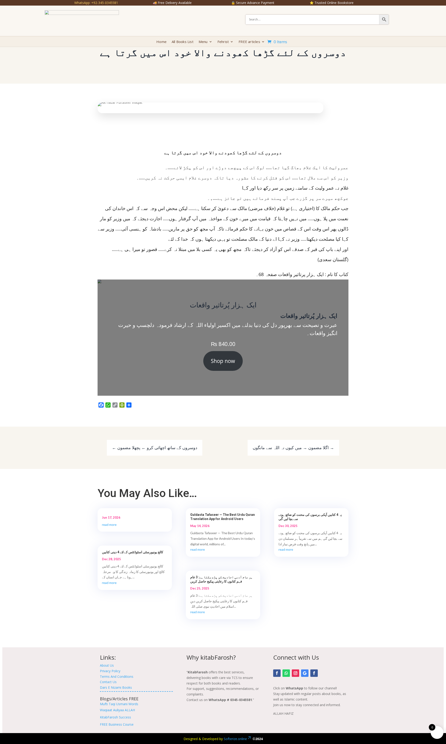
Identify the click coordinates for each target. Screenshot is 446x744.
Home (161, 42)
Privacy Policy (110, 671)
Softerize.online (235, 739)
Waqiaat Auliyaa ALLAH (117, 710)
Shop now (223, 361)
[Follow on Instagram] (295, 673)
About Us (107, 665)
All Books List (182, 42)
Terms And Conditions (116, 676)
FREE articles (249, 42)
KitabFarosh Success (115, 717)
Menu (203, 42)
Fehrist (223, 42)
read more (109, 525)
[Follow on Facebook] (277, 673)
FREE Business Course (117, 724)
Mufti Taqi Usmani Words (119, 704)
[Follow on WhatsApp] (286, 673)
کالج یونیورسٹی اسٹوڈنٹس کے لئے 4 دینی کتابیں (132, 552)
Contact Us (108, 682)
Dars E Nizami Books (116, 687)
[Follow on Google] (304, 673)
